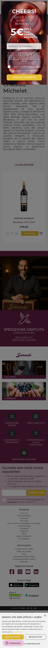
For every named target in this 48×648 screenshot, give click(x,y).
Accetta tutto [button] (13, 637)
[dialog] (24, 630)
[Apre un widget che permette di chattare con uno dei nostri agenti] (13, 643)
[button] (24, 643)
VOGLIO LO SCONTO (24, 77)
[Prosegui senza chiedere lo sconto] (44, 3)
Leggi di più (18, 632)
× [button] (45, 616)
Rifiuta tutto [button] (35, 637)
